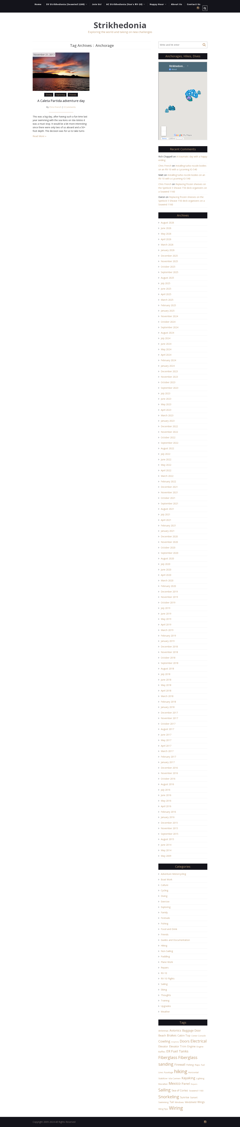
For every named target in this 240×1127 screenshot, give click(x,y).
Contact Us (193, 4)
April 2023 (166, 409)
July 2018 (165, 674)
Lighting (200, 1078)
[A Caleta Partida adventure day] (61, 71)
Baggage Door (191, 1030)
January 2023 (168, 420)
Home (38, 4)
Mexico (175, 1083)
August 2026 (167, 222)
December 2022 (169, 426)
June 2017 (166, 734)
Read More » (39, 136)
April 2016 (166, 806)
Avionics (175, 1030)
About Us (176, 4)
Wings (201, 1102)
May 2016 (166, 800)
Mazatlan (163, 1083)
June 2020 (166, 569)
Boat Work (166, 879)
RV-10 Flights (168, 978)
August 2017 (167, 729)
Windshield (190, 1102)
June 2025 (166, 288)
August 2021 (167, 508)
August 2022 (167, 448)
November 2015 (169, 828)
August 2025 (167, 277)
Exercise (165, 901)
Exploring (60, 94)
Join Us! (97, 4)
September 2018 (169, 663)
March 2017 (167, 751)
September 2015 (169, 833)
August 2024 (167, 332)
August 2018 (167, 668)
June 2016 (166, 795)
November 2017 (169, 718)
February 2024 (168, 360)
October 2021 (168, 497)
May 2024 (166, 349)
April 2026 (166, 239)
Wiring (176, 1108)
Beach (162, 1035)
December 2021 (169, 486)
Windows (179, 1102)
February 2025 (168, 305)
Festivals (165, 918)
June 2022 (166, 459)
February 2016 (168, 811)
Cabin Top (183, 1035)
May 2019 (166, 619)
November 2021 (169, 492)
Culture (164, 885)
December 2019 (169, 591)
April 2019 (166, 624)
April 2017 (166, 745)
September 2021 (169, 503)
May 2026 (166, 233)
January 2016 (168, 817)
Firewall (179, 1064)
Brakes (171, 1035)
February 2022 (168, 481)
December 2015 (169, 822)
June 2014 (166, 844)
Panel (186, 1083)
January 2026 (168, 250)
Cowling (164, 1041)
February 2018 (168, 701)
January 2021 (168, 530)
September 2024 (169, 327)
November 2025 (169, 261)
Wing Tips (163, 1108)
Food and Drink (169, 929)
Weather (165, 1011)
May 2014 (166, 850)
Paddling (165, 956)
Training (165, 1000)
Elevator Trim (177, 1046)
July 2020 (165, 564)
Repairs (165, 967)
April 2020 (166, 574)
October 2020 (168, 547)
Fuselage (168, 1072)
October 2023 (168, 382)
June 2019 (166, 613)
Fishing (164, 923)
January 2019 (168, 641)
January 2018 (168, 707)
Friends (72, 94)
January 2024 (168, 365)
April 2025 (166, 294)
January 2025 (168, 310)
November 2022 (169, 431)
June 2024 (166, 343)
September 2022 (169, 442)
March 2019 (167, 630)
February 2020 (168, 586)
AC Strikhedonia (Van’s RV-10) (124, 4)
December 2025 (169, 255)
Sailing (164, 984)
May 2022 (166, 464)
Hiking (164, 945)
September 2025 (169, 272)
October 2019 (168, 602)
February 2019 (168, 635)
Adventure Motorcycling (173, 873)
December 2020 (169, 536)
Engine (191, 1046)
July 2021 (165, 514)
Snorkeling (168, 1097)
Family (164, 912)
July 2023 (165, 393)
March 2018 (167, 696)
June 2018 (166, 679)
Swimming (163, 1102)
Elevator (163, 1046)
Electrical (199, 1041)
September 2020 (169, 552)
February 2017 (168, 756)
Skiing (164, 989)
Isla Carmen (175, 1078)
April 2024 (166, 354)
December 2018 (169, 646)
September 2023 (169, 387)
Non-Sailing (167, 951)
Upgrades (166, 1006)
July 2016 (165, 789)
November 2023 (169, 376)
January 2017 (168, 762)
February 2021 (168, 525)
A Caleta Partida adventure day (61, 101)
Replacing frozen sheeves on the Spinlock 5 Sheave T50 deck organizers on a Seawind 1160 (182, 188)
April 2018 (166, 690)
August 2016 (167, 784)
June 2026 (166, 228)
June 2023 (166, 398)
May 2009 (166, 855)
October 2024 (168, 321)
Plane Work (167, 962)
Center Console (198, 1035)
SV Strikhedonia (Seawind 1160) (65, 4)
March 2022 (167, 475)
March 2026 (167, 244)
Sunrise (184, 1097)
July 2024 (165, 338)
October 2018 (168, 657)
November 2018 (169, 652)
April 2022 (166, 470)
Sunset (194, 1097)
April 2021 (166, 519)
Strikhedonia (120, 25)
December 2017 (169, 712)
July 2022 (165, 453)
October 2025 (168, 266)
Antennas (163, 1030)
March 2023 (167, 415)
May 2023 (166, 404)
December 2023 (169, 371)
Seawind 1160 (196, 1090)
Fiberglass (167, 1057)
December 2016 (169, 767)
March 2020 (167, 580)
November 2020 (169, 542)
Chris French (55, 107)
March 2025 (167, 299)
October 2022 (168, 437)
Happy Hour (157, 4)
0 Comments (70, 107)
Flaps (197, 1064)
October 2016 (168, 778)
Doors (185, 1041)
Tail (171, 1102)
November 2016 (169, 773)
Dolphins (175, 1042)
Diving (49, 94)
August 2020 (167, 558)
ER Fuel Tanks (177, 1051)
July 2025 (165, 283)
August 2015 (167, 839)
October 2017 (168, 723)
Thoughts (166, 995)
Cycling (164, 890)
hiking (180, 1071)
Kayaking (188, 1078)
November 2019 (169, 596)
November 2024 (169, 316)
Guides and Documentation (175, 940)
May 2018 (166, 685)
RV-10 (164, 973)
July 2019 (165, 608)
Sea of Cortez (180, 1090)
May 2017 (166, 740)
